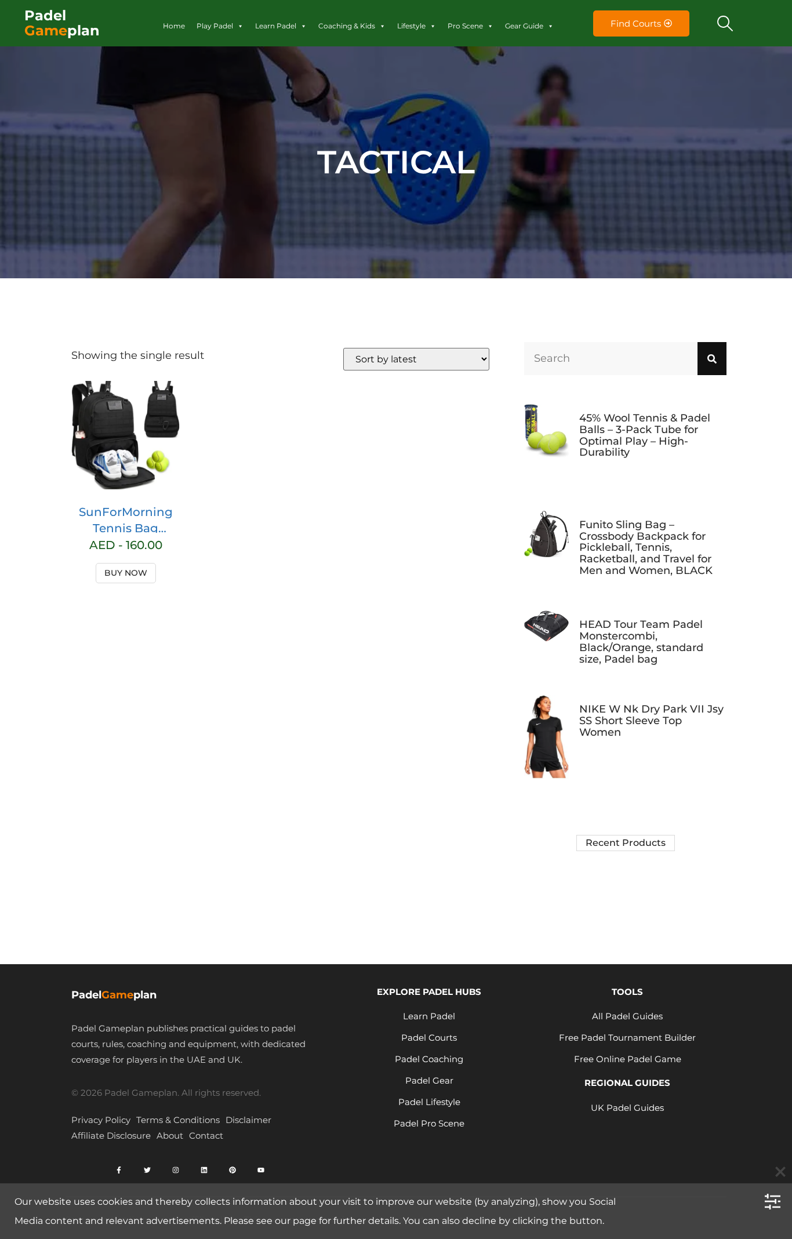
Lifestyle (411, 25)
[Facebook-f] (119, 1170)
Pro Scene (465, 25)
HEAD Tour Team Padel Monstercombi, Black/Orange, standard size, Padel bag (641, 641)
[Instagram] (175, 1170)
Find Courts (636, 23)
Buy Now (125, 573)
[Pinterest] (232, 1170)
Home (174, 25)
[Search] (711, 358)
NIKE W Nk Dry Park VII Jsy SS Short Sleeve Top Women (651, 721)
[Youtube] (261, 1170)
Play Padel (215, 25)
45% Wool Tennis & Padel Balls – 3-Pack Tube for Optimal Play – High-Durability (644, 435)
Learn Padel (275, 25)
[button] (725, 23)
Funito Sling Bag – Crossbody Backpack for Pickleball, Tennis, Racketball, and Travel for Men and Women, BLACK (646, 547)
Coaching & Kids (346, 25)
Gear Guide (524, 25)
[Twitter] (147, 1170)
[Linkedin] (204, 1170)
